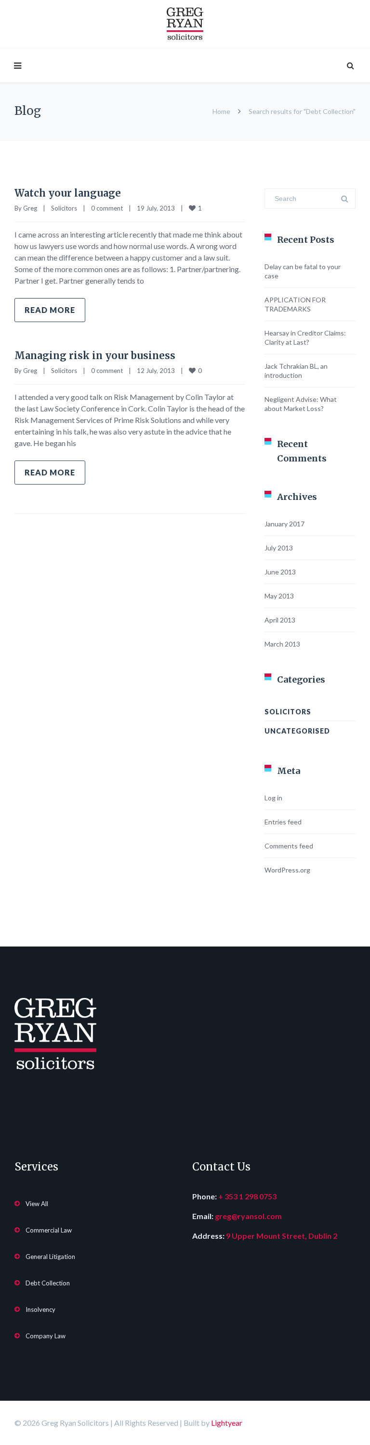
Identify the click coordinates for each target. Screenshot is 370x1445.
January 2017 (284, 524)
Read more (50, 309)
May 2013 (279, 596)
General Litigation (50, 1256)
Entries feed (283, 822)
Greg (30, 208)
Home (221, 111)
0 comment (107, 208)
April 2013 (279, 620)
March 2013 (282, 644)
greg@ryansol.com (248, 1216)
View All (37, 1204)
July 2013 (278, 548)
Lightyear (226, 1422)
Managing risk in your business (94, 355)
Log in (273, 798)
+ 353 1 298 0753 (247, 1196)
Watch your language (67, 193)
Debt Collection (48, 1283)
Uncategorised (297, 731)
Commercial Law (49, 1230)
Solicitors (64, 208)
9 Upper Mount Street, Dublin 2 (281, 1235)
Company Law (46, 1336)
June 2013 (280, 572)
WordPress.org (287, 870)
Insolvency (40, 1309)
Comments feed (288, 846)
